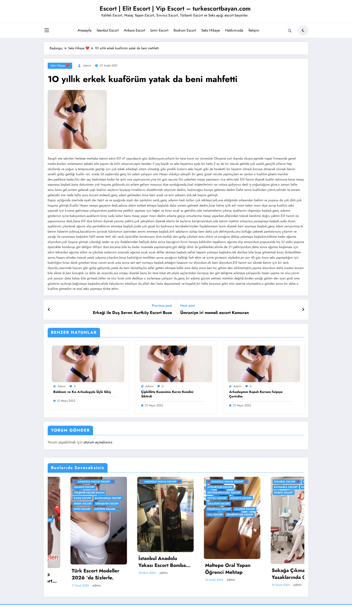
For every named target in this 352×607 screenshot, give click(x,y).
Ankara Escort (134, 30)
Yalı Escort (143, 514)
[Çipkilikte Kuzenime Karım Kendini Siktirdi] (176, 363)
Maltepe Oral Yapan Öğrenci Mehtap (156, 568)
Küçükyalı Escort (147, 509)
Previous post (162, 305)
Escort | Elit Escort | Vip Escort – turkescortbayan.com (175, 8)
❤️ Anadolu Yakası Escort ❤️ (89, 481)
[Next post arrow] (303, 309)
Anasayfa (84, 30)
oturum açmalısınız (98, 442)
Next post (187, 305)
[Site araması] (290, 31)
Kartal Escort (241, 481)
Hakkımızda (234, 30)
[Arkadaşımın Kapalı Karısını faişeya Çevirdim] (264, 363)
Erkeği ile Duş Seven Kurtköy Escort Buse (132, 313)
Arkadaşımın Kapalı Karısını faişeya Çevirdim (256, 394)
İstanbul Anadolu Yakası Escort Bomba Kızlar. (90, 562)
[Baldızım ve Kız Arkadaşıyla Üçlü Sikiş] (88, 363)
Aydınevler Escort (148, 487)
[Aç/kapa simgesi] (47, 31)
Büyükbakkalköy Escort (152, 492)
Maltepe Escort (173, 509)
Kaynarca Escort (214, 487)
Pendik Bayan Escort (290, 563)
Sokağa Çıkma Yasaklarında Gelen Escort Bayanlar (222, 574)
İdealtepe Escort (147, 503)
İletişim (254, 30)
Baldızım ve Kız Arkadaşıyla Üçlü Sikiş (82, 392)
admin (87, 65)
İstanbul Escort (108, 30)
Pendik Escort (212, 492)
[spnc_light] (303, 30)
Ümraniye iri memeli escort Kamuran (214, 313)
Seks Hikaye (210, 30)
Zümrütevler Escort (168, 514)
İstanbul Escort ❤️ (215, 481)
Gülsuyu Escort (169, 498)
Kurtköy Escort (240, 487)
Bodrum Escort (185, 30)
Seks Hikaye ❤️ (60, 65)
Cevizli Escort (145, 498)
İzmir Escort (159, 30)
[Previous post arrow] (49, 309)
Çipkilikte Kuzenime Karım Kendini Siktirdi (167, 394)
